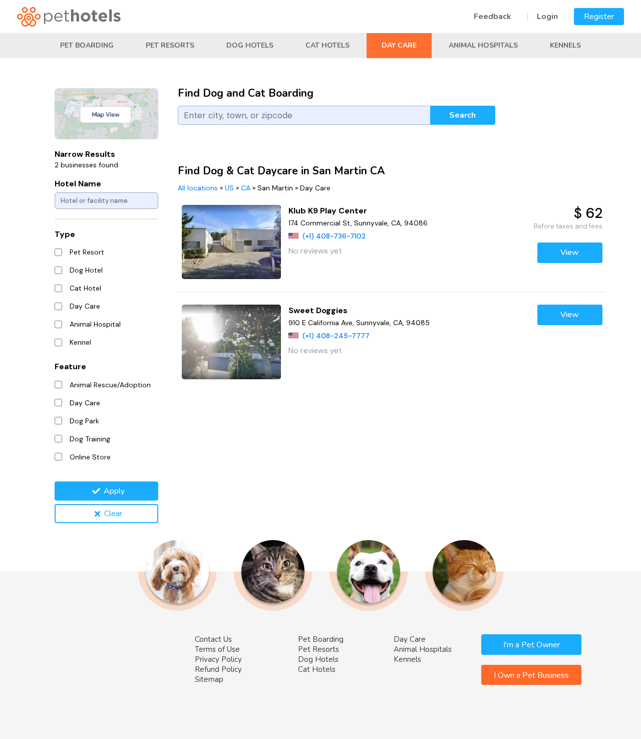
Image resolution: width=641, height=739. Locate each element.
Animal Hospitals (483, 45)
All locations (198, 187)
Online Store (90, 456)
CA (245, 187)
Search (462, 115)
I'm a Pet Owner (531, 644)
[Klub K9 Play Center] (231, 242)
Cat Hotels (327, 45)
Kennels (565, 45)
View (569, 252)
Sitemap (209, 679)
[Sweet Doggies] (231, 342)
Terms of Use (217, 649)
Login (547, 16)
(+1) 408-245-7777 (336, 335)
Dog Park (84, 420)
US (229, 187)
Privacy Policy (218, 659)
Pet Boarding (87, 45)
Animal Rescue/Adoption (110, 384)
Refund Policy (218, 669)
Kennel (80, 342)
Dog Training (90, 438)
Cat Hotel (85, 288)
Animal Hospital (95, 324)
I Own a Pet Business (531, 675)
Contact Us (213, 639)
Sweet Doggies (318, 310)
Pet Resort (87, 252)
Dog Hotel (86, 270)
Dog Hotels (249, 45)
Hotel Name (78, 183)
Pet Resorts (170, 45)
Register (599, 16)
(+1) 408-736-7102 (334, 235)
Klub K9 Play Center (327, 210)
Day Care (399, 45)
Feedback (492, 16)
